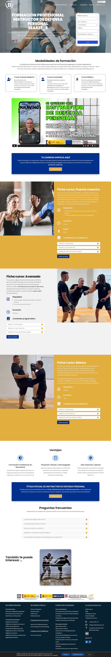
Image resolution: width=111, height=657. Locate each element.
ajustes (55, 655)
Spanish (101, 1)
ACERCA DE (73, 5)
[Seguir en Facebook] (90, 642)
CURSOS (47, 5)
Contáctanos (55, 169)
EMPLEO (91, 5)
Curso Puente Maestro (24, 77)
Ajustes (90, 654)
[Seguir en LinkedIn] (86, 642)
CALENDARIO (83, 5)
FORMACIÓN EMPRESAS (60, 5)
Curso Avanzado (54, 77)
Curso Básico (87, 77)
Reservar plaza (63, 256)
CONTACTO (99, 5)
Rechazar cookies (77, 654)
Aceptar (66, 654)
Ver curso (45, 581)
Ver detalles (18, 89)
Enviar (87, 42)
